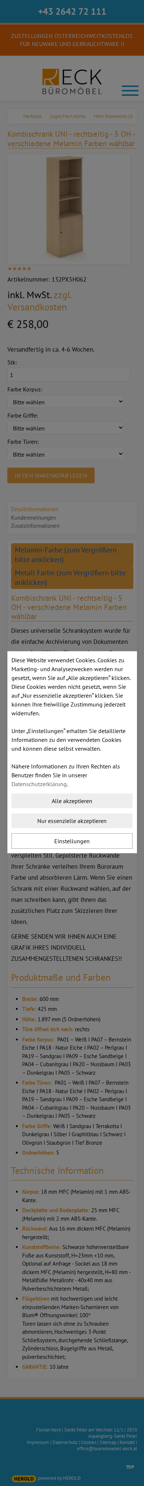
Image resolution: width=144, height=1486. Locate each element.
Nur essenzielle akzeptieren (72, 820)
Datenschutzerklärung (39, 784)
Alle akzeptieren (72, 801)
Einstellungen (72, 841)
